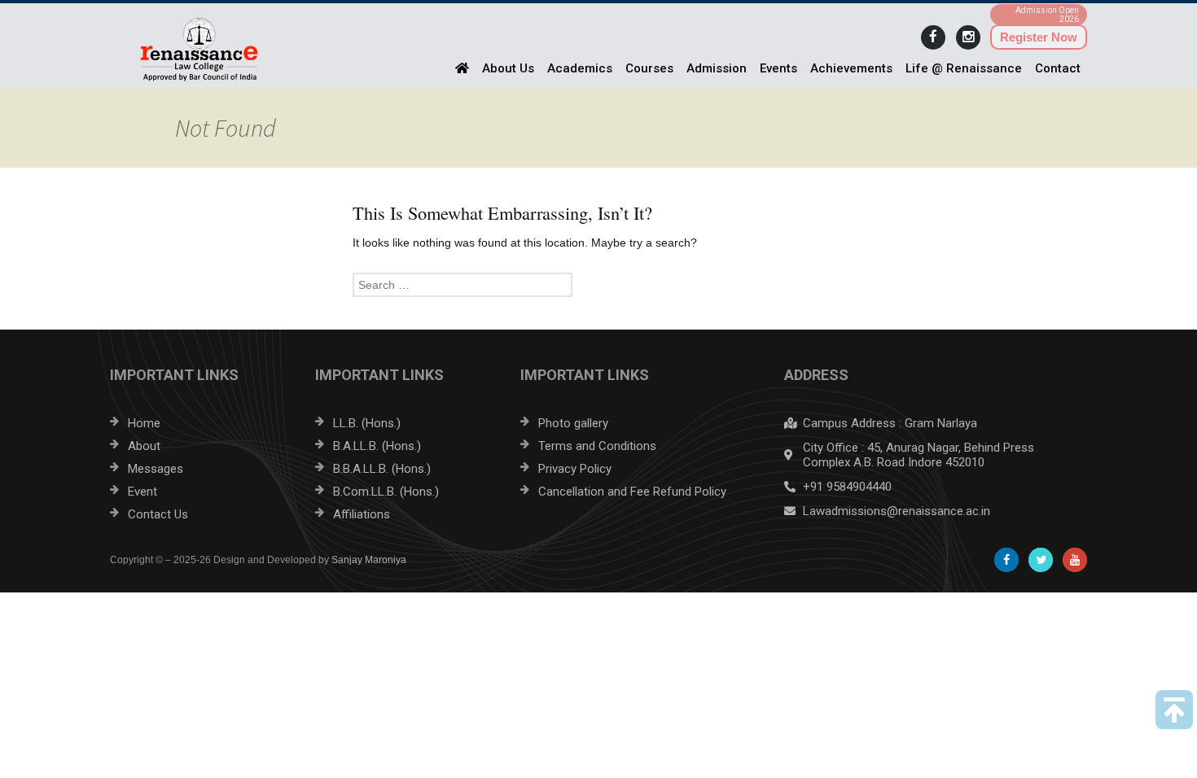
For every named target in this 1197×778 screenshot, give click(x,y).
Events (778, 68)
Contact (1058, 68)
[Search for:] (598, 285)
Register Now (1038, 37)
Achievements (851, 68)
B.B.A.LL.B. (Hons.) (382, 468)
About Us (508, 68)
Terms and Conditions (597, 446)
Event (142, 491)
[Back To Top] (1174, 709)
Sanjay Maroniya (368, 560)
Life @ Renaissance (963, 68)
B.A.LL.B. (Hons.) (377, 446)
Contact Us (158, 514)
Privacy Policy (575, 468)
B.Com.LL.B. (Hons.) (386, 491)
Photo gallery (573, 423)
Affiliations (361, 514)
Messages (155, 468)
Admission (716, 68)
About (144, 446)
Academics (579, 68)
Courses (649, 68)
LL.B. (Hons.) (367, 423)
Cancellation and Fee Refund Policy (632, 491)
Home (144, 423)
